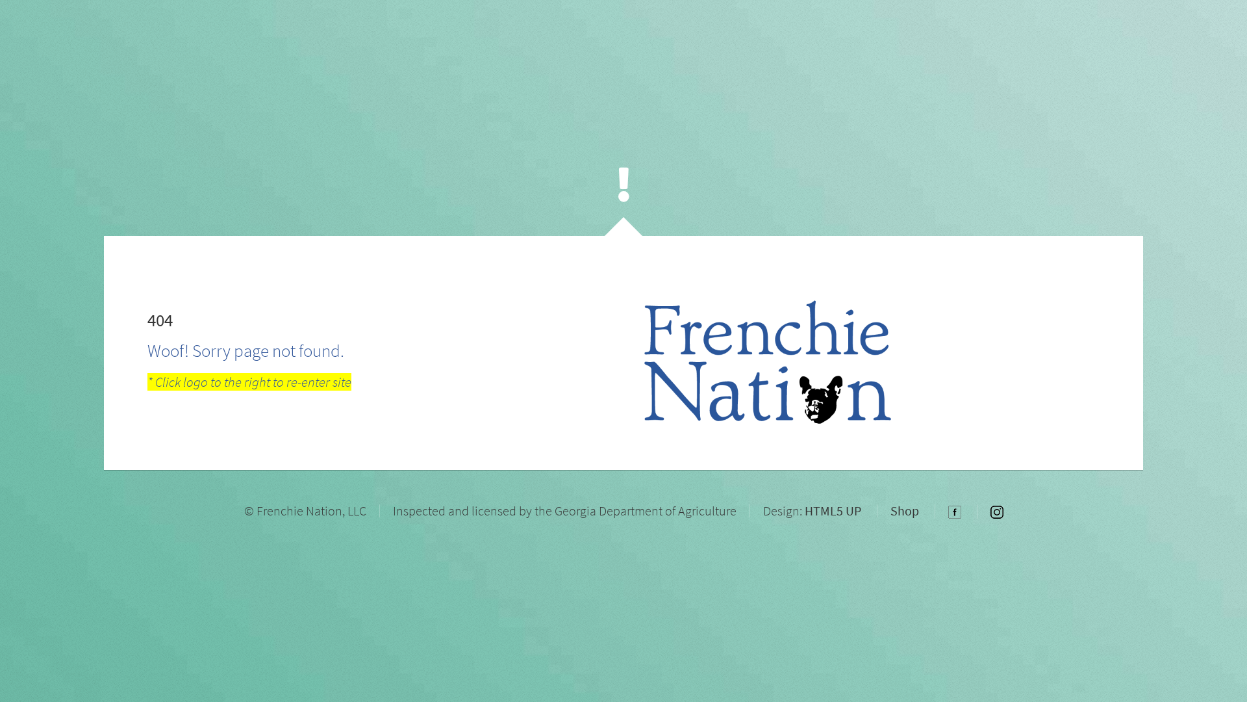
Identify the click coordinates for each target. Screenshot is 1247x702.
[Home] (624, 184)
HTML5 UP (833, 510)
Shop (904, 510)
